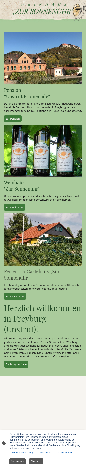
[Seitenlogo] (43, 9)
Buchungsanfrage (16, 364)
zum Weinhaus (14, 207)
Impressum (46, 452)
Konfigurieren (65, 452)
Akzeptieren (17, 461)
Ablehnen (36, 461)
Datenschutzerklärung (22, 452)
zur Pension (13, 118)
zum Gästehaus (15, 296)
